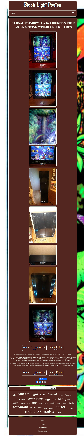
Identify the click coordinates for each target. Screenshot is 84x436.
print (34, 402)
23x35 (58, 412)
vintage (23, 394)
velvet (15, 402)
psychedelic (35, 398)
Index (42, 420)
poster (60, 407)
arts (40, 403)
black (37, 411)
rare (60, 399)
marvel (22, 399)
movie (15, 400)
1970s (33, 407)
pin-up (28, 403)
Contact (42, 424)
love (46, 403)
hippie (52, 403)
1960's (61, 395)
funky (71, 403)
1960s (54, 400)
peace (45, 408)
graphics (51, 408)
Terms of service (42, 431)
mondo (23, 403)
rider (40, 408)
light (35, 394)
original (48, 411)
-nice (14, 395)
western (64, 403)
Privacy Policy (43, 427)
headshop (69, 395)
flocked (52, 394)
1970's (28, 411)
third (43, 394)
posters (68, 399)
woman (70, 408)
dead (58, 403)
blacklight (20, 407)
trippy (47, 399)
